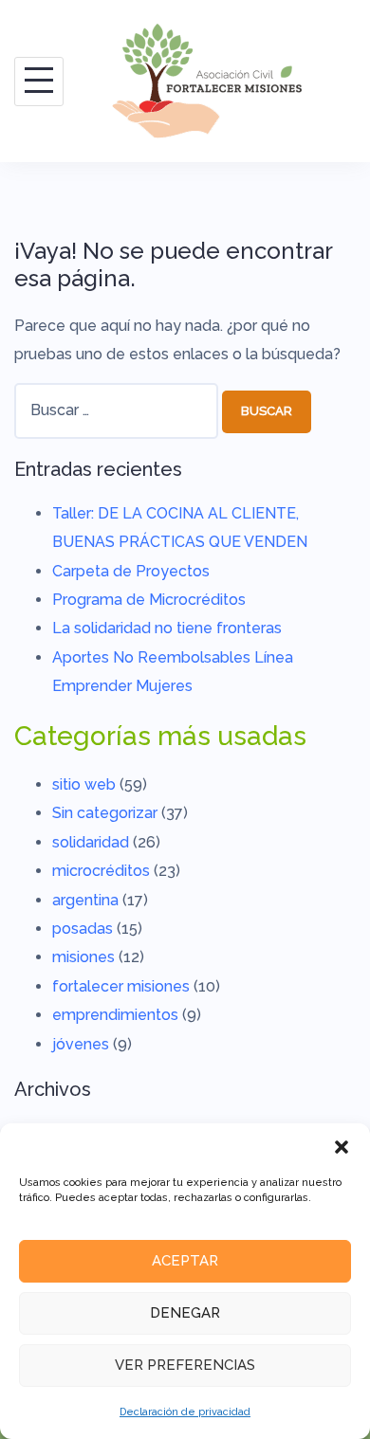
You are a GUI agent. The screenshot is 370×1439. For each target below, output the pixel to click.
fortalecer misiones (121, 986)
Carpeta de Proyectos (131, 571)
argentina (85, 900)
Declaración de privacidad (185, 1412)
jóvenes (80, 1044)
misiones (83, 957)
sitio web (84, 784)
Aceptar (185, 1260)
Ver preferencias (185, 1365)
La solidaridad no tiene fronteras (167, 628)
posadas (82, 929)
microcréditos (101, 871)
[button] (341, 1147)
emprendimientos (115, 1015)
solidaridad (90, 842)
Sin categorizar (104, 813)
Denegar (185, 1312)
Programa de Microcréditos (149, 600)
